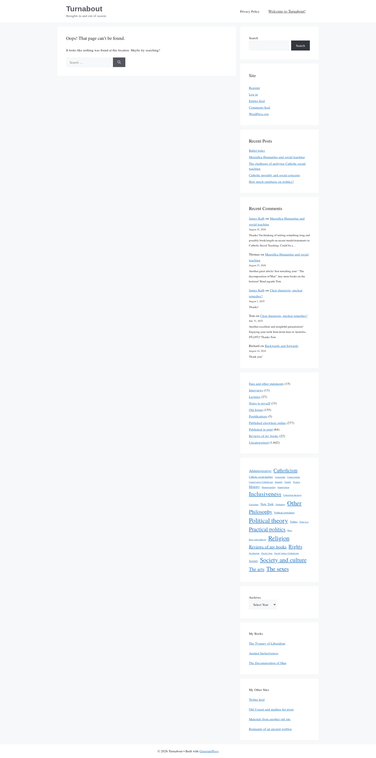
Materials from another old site (269, 719)
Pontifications (258, 416)
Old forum (256, 410)
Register (254, 88)
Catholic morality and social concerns (274, 175)
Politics (294, 521)
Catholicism (285, 470)
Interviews (256, 390)
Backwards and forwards (281, 346)
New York (267, 504)
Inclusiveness (265, 494)
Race (289, 530)
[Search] (119, 62)
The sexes (277, 569)
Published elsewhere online (267, 423)
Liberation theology (292, 495)
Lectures (254, 396)
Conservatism (293, 476)
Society (253, 561)
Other (294, 503)
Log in (253, 94)
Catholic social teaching (261, 476)
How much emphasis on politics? (271, 181)
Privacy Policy (250, 11)
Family (288, 481)
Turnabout (84, 9)
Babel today (257, 150)
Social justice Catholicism (286, 553)
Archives (255, 597)
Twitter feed (257, 699)
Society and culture (283, 560)
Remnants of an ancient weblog (270, 729)
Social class (266, 553)
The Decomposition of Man (267, 663)
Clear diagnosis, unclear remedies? (283, 315)
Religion (278, 538)
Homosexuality (269, 487)
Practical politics (267, 529)
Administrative (260, 470)
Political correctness (284, 512)
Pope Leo (304, 521)
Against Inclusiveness (263, 653)
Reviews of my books (264, 436)
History (254, 486)
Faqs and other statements (266, 383)
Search (253, 38)
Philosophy (260, 511)
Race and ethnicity (257, 539)
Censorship (280, 476)
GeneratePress (209, 751)
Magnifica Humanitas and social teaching (277, 157)
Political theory (268, 520)
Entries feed (257, 101)
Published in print (261, 429)
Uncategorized (259, 442)
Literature (253, 504)
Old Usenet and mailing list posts (271, 709)
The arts (256, 569)
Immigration (283, 487)
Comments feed (259, 107)
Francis (296, 481)
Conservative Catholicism (261, 481)
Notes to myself (259, 403)
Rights (295, 546)
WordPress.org (259, 114)
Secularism (254, 553)
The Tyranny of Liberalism (267, 643)
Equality (279, 481)
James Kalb (257, 218)
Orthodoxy (280, 504)
